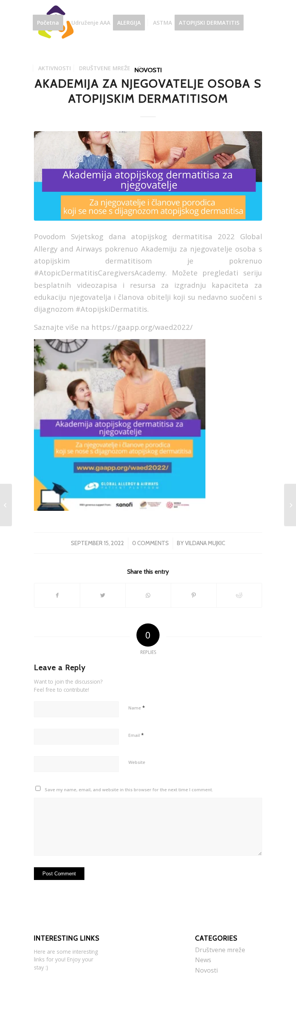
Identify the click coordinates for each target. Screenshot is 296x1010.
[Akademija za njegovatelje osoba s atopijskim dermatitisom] (148, 176)
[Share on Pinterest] (193, 595)
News (203, 960)
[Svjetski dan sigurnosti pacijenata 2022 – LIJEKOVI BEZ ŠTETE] (6, 505)
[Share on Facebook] (57, 595)
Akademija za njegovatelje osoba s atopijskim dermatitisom (148, 91)
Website (136, 762)
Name (136, 707)
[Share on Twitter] (102, 595)
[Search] (140, 68)
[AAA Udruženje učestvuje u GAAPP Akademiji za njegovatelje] (290, 505)
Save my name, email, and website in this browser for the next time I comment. (129, 789)
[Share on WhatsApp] (148, 595)
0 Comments (150, 543)
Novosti (206, 970)
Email (136, 734)
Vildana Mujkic (205, 543)
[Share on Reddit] (239, 595)
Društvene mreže (220, 950)
